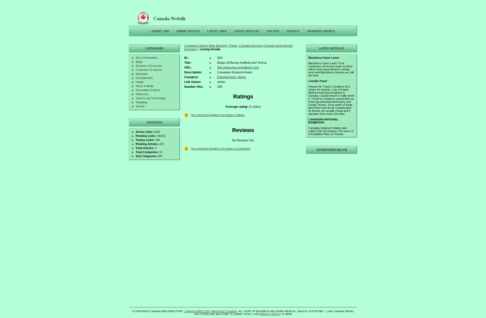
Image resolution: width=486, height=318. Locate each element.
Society (140, 106)
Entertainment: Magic (231, 77)
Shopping (141, 102)
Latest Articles (246, 31)
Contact (293, 31)
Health (140, 81)
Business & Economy (149, 65)
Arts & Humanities (147, 57)
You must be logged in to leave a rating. (218, 115)
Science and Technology (151, 98)
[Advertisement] (330, 231)
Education (142, 73)
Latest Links (217, 31)
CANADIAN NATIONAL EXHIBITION (323, 121)
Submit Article (188, 31)
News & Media (144, 86)
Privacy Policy (270, 314)
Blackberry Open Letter (323, 57)
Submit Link (160, 31)
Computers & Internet (149, 69)
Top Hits (272, 31)
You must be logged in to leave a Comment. (221, 149)
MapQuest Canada (224, 311)
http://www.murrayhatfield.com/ (238, 67)
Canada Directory (198, 311)
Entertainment (144, 77)
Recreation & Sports (148, 90)
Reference (142, 94)
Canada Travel (317, 80)
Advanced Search (321, 31)
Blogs (139, 61)
